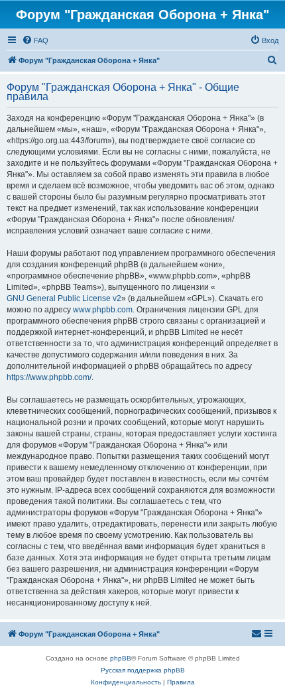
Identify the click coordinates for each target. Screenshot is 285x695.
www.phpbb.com (103, 309)
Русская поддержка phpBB (143, 670)
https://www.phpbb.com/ (49, 377)
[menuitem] (35, 40)
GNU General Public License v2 (64, 298)
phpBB (120, 658)
